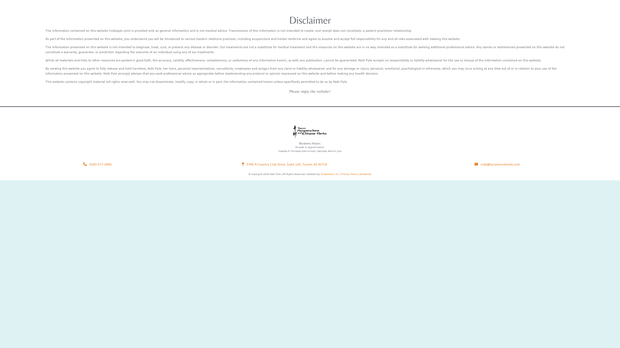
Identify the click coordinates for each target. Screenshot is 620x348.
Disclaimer (365, 174)
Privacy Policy (349, 174)
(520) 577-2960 (100, 165)
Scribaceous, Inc (330, 174)
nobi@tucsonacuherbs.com (500, 165)
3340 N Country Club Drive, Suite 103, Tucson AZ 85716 (286, 165)
